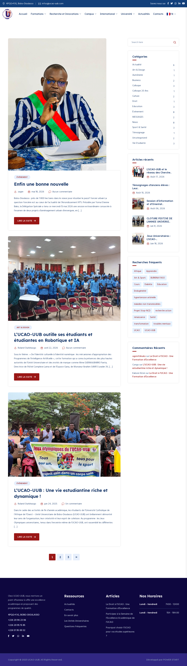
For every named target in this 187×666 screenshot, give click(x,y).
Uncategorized (139, 138)
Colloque (136, 85)
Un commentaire (73, 504)
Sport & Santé (139, 127)
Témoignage (138, 132)
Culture (135, 96)
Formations (37, 13)
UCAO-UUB (150, 330)
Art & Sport (140, 278)
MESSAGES (137, 117)
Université (126, 13)
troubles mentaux (162, 324)
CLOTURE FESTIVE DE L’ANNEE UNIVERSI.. (159, 220)
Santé (153, 317)
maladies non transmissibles (147, 304)
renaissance (139, 317)
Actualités (144, 13)
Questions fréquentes (75, 626)
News (135, 122)
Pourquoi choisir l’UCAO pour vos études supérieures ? (120, 632)
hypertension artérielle (145, 297)
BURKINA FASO (158, 278)
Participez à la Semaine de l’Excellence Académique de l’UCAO (120, 618)
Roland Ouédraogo (27, 348)
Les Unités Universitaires (76, 621)
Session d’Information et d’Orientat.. (160, 202)
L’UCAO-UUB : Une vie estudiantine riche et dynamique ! (149, 366)
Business (136, 80)
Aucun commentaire (62, 192)
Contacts (158, 13)
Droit (134, 101)
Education (137, 106)
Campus (89, 13)
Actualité (136, 64)
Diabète (148, 284)
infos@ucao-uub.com (52, 4)
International (107, 13)
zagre (20, 192)
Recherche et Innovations (64, 13)
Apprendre (151, 271)
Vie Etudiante (139, 143)
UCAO (137, 330)
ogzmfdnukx (139, 356)
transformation (141, 324)
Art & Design (23, 327)
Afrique (137, 271)
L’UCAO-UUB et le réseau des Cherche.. (159, 171)
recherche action (163, 310)
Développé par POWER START (162, 659)
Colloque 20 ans (140, 90)
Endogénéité (140, 291)
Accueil (23, 13)
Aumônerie (137, 75)
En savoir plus (71, 615)
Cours (137, 284)
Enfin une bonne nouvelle (41, 184)
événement (22, 177)
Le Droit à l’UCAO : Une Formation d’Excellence (152, 358)
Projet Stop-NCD (142, 310)
